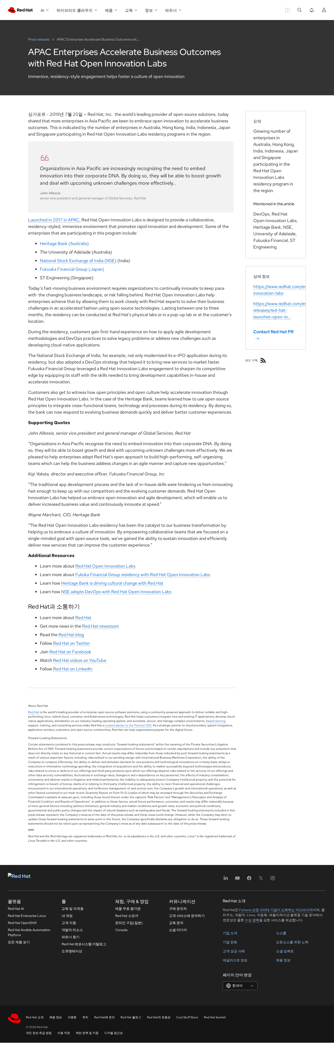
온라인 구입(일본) (129, 923)
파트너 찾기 (70, 937)
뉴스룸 (281, 933)
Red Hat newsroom (100, 626)
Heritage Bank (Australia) (64, 243)
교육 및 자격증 (73, 908)
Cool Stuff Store (187, 1017)
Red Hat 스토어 (126, 915)
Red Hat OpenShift (22, 923)
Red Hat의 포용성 (158, 1017)
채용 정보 (283, 960)
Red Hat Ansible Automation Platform (29, 932)
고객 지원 (69, 923)
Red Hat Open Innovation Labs (105, 566)
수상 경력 (252, 920)
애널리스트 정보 (235, 960)
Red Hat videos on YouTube (79, 660)
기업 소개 (230, 933)
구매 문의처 (178, 908)
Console (121, 930)
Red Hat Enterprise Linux (27, 915)
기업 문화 (230, 942)
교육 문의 (176, 923)
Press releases (39, 39)
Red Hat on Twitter (71, 643)
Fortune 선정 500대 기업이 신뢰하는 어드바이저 (276, 910)
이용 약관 (63, 1033)
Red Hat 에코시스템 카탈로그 (84, 944)
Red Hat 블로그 (131, 1017)
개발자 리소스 (72, 930)
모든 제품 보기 (19, 942)
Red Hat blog (71, 634)
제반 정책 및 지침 (87, 1033)
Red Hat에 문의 (104, 1017)
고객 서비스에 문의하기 (187, 915)
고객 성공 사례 (234, 951)
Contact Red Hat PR (273, 331)
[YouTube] (237, 879)
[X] (261, 879)
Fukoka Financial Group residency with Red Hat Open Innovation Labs (142, 574)
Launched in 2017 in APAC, (54, 220)
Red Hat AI (16, 908)
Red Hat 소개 (35, 1017)
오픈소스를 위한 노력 (292, 942)
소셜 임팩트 (285, 951)
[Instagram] (273, 879)
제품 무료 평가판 (128, 908)
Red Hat (83, 617)
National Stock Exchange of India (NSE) (78, 260)
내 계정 (67, 915)
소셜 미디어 (178, 930)
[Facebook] (249, 879)
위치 (85, 1017)
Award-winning (215, 721)
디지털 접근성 (113, 1033)
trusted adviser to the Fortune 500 (128, 725)
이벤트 (72, 1017)
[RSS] (263, 360)
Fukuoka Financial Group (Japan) (72, 269)
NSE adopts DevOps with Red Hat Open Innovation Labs (116, 591)
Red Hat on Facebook (70, 652)
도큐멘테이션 (72, 951)
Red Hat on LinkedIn (72, 669)
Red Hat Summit (215, 1017)
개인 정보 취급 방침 (39, 1033)
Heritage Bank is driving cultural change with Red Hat (112, 583)
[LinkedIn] (226, 879)
